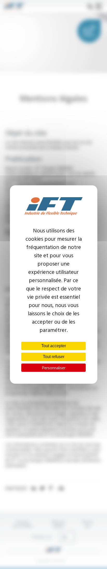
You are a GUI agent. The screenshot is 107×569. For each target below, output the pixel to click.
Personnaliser (53, 368)
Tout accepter (53, 346)
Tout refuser (53, 356)
